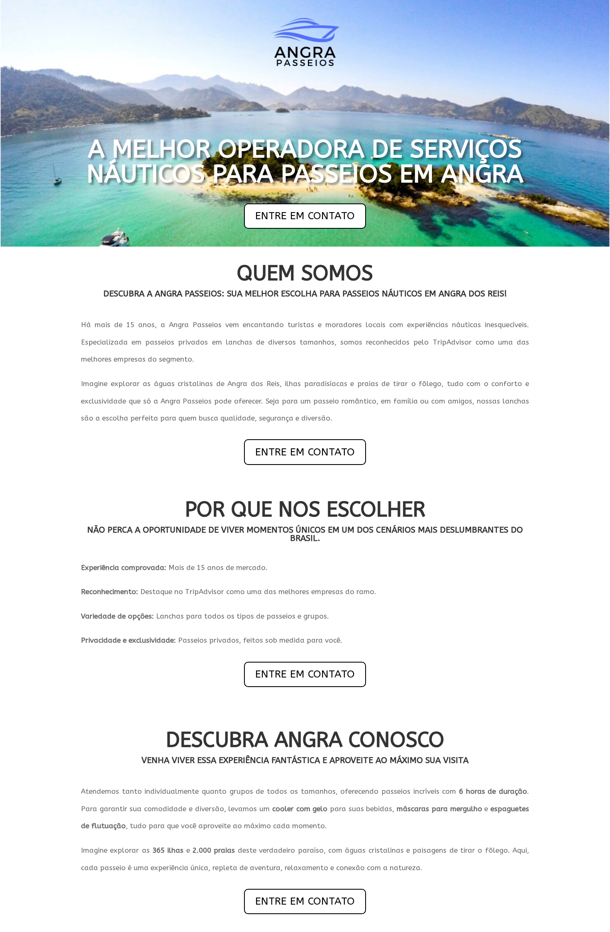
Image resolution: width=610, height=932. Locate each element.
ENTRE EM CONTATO (305, 216)
